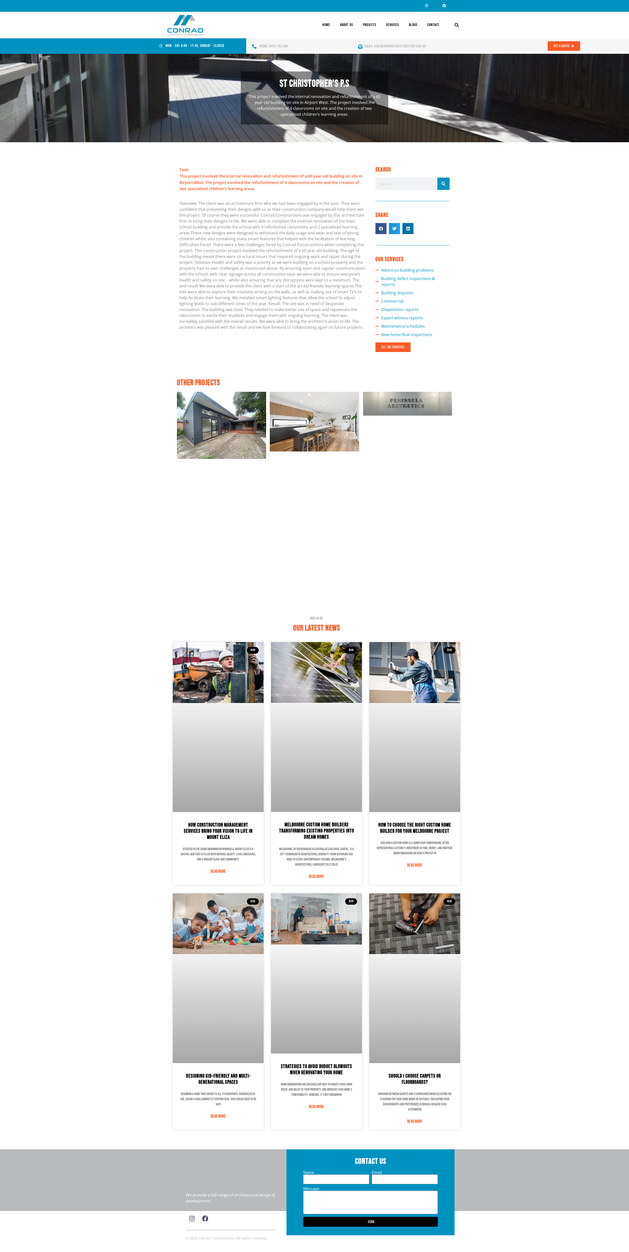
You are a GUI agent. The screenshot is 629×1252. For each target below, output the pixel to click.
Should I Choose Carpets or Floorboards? (415, 1079)
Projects (369, 25)
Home (326, 25)
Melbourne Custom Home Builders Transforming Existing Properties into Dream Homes (316, 831)
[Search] (443, 184)
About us (346, 25)
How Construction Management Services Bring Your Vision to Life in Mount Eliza (218, 831)
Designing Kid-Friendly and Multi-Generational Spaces (218, 1079)
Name (308, 1172)
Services (392, 25)
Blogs (413, 25)
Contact (433, 25)
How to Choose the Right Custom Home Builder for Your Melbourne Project (414, 828)
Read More (218, 871)
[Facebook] (444, 5)
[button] (457, 25)
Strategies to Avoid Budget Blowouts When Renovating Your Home (316, 1069)
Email (377, 1172)
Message (311, 1189)
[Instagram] (426, 5)
